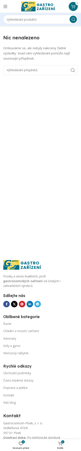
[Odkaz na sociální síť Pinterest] (22, 304)
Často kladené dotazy (18, 380)
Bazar (7, 324)
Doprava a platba (15, 388)
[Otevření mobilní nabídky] (5, 6)
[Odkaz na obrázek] (24, 264)
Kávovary (9, 338)
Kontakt (8, 395)
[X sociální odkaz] (14, 304)
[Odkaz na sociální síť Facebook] (6, 304)
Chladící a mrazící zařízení (21, 331)
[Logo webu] (40, 6)
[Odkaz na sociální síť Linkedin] (30, 304)
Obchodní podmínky (17, 373)
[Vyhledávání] (73, 19)
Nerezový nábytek (16, 353)
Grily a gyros (12, 346)
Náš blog (9, 402)
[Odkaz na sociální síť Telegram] (37, 304)
